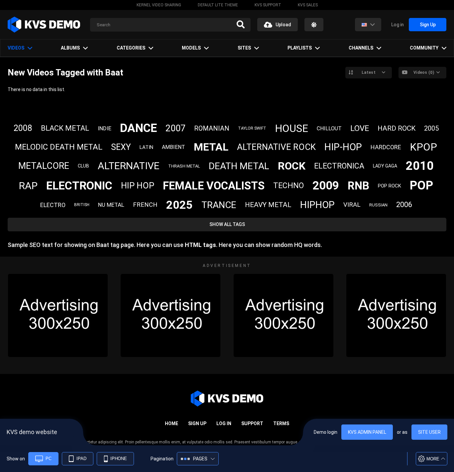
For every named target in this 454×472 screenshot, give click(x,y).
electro (52, 204)
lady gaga (385, 166)
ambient (173, 147)
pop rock (389, 186)
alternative (129, 166)
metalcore (43, 166)
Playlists (299, 48)
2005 (431, 128)
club (83, 166)
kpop (423, 147)
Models (191, 48)
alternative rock (276, 147)
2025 (179, 204)
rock (291, 166)
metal (211, 147)
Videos (16, 48)
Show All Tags (227, 224)
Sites (244, 48)
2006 (404, 204)
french (145, 204)
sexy (121, 147)
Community (424, 48)
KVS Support (268, 5)
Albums (70, 48)
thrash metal (184, 166)
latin (146, 147)
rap (28, 185)
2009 (325, 185)
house (291, 128)
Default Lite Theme (218, 5)
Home (171, 423)
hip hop (137, 185)
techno (288, 185)
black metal (65, 128)
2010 (420, 166)
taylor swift (252, 128)
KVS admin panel (367, 432)
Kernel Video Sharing (159, 5)
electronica (339, 166)
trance (218, 204)
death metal (239, 166)
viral (352, 204)
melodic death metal (58, 147)
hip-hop (343, 147)
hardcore (386, 147)
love (359, 128)
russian (378, 204)
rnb (358, 185)
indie (104, 128)
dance (138, 128)
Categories (131, 48)
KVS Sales (308, 5)
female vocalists (214, 185)
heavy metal (268, 205)
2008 (23, 128)
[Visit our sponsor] (58, 315)
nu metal (111, 204)
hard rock (396, 128)
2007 (175, 128)
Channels (361, 48)
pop (421, 185)
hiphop (317, 204)
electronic (79, 185)
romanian (211, 128)
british (81, 204)
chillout (329, 128)
